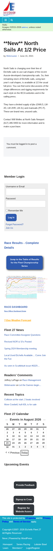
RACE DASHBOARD (16, 307)
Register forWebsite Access (24, 510)
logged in (23, 144)
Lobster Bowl (40, 544)
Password (10, 198)
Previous (15, 452)
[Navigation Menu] (5, 19)
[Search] (12, 20)
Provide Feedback (25, 485)
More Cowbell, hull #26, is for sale (20, 404)
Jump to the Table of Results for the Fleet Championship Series (24, 262)
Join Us (9, 228)
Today (24, 452)
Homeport (7, 544)
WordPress (26, 538)
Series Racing (23, 544)
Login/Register (33, 548)
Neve (4, 538)
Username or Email (15, 186)
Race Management (31, 380)
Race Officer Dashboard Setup (15, 311)
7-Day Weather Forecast (17, 320)
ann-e (25, 27)
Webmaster (11, 56)
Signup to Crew (24, 499)
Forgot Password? (14, 224)
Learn (5, 548)
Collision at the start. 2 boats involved (22, 399)
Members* (17, 548)
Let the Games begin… (30, 385)
